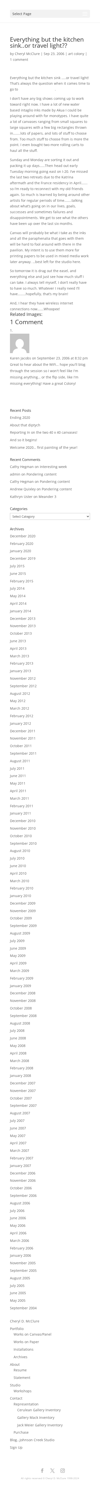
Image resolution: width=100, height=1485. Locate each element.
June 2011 (18, 775)
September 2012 (23, 686)
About (15, 1364)
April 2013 (18, 648)
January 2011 (20, 813)
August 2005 (20, 1278)
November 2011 (23, 738)
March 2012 (19, 708)
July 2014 (17, 588)
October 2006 (21, 1188)
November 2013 (23, 625)
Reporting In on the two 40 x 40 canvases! (43, 432)
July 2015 (17, 566)
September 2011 (23, 753)
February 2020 (21, 543)
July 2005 (17, 1285)
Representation (26, 1404)
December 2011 (22, 731)
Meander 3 (47, 496)
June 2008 (18, 1038)
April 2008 (18, 1053)
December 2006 (22, 1173)
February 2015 (21, 581)
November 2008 (23, 1000)
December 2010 (22, 820)
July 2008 (17, 1030)
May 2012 (17, 700)
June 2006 (18, 1218)
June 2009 (18, 948)
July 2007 (17, 1120)
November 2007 (23, 1090)
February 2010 (21, 888)
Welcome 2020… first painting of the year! (43, 447)
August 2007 (20, 1113)
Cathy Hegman (22, 466)
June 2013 (18, 641)
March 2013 (19, 656)
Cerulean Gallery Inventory (39, 1410)
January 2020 (20, 551)
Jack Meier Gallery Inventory (40, 1425)
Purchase (21, 1432)
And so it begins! (23, 440)
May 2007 (17, 1135)
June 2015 (18, 573)
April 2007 (18, 1143)
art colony (76, 53)
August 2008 (20, 1023)
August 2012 (20, 693)
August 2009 (20, 933)
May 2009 (17, 955)
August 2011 (20, 761)
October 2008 (21, 1008)
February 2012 (21, 716)
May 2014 (17, 596)
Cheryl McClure (27, 53)
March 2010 (19, 881)
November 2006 (23, 1180)
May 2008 (17, 1045)
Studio (15, 1385)
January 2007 (20, 1165)
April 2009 (18, 963)
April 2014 (18, 603)
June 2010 (18, 865)
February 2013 (21, 663)
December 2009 (22, 903)
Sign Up (16, 1447)
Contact (16, 1398)
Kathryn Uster (21, 496)
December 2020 (22, 536)
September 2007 (23, 1105)
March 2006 (19, 1240)
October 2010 (21, 836)
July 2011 (17, 768)
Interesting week (53, 466)
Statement (22, 1377)
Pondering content (41, 474)
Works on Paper (26, 1341)
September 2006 (23, 1195)
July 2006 (17, 1210)
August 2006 (20, 1203)
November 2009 (23, 910)
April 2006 (18, 1233)
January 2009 (20, 985)
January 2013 (20, 671)
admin (15, 474)
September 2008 (23, 1015)
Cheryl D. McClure (24, 1321)
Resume (20, 1370)
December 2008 (22, 993)
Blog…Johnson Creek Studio (32, 1440)
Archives (20, 1357)
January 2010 (20, 895)
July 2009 (17, 940)
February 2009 (21, 978)
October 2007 (21, 1098)
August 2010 (20, 850)
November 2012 (23, 678)
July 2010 (17, 858)
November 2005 (23, 1263)
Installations (23, 1349)
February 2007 (21, 1158)
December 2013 (22, 618)
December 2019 (22, 558)
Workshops (23, 1391)
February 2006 (21, 1248)
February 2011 (21, 806)
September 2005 (23, 1270)
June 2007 (18, 1128)
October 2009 (21, 918)
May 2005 (17, 1300)
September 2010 (23, 843)
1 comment (19, 59)
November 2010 (23, 828)
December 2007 (22, 1083)
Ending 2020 (20, 417)
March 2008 (19, 1060)
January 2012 (20, 723)
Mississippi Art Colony (37, 89)
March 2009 (19, 970)
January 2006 (20, 1255)
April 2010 (18, 873)
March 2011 (19, 798)
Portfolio (17, 1328)
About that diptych (25, 425)
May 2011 (17, 783)
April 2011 (18, 790)
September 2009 (23, 925)
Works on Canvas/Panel (32, 1334)
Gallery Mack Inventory (35, 1417)
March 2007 (19, 1150)
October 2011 (21, 745)
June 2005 (18, 1293)
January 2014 (20, 611)
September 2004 (23, 1308)
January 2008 (20, 1075)
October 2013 (21, 633)
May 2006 (17, 1225)
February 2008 (21, 1068)
